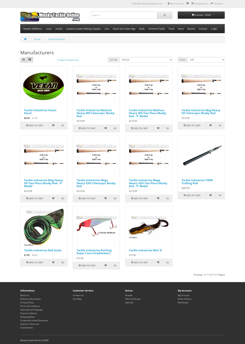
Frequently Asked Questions (34, 320)
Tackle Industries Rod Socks (42, 250)
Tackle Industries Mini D (145, 250)
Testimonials (26, 327)
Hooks (58, 28)
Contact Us (78, 295)
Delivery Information (30, 298)
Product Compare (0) (68, 60)
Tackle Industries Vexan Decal (40, 111)
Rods (142, 28)
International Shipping (31, 309)
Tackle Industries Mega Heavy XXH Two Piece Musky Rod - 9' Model (148, 183)
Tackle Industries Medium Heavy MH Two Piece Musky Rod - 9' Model (147, 113)
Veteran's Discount (29, 324)
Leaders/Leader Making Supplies (83, 28)
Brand (37, 39)
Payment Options (28, 313)
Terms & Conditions (30, 306)
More (181, 28)
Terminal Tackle (156, 28)
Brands (128, 295)
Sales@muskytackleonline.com (147, 3)
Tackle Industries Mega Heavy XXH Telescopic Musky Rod (96, 183)
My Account (183, 295)
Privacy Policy (27, 302)
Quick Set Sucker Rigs (124, 28)
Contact (203, 28)
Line (107, 28)
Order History (184, 298)
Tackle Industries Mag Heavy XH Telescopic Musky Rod (201, 111)
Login (214, 28)
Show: (183, 59)
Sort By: (113, 59)
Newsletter (183, 302)
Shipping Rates (27, 316)
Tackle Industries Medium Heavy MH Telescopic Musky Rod (96, 113)
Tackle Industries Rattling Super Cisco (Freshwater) (94, 251)
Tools (171, 28)
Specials (129, 302)
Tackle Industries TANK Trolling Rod (197, 181)
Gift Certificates (133, 298)
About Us (24, 295)
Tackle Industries (56, 39)
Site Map (77, 298)
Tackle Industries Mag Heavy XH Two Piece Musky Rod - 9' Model (43, 183)
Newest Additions (32, 28)
